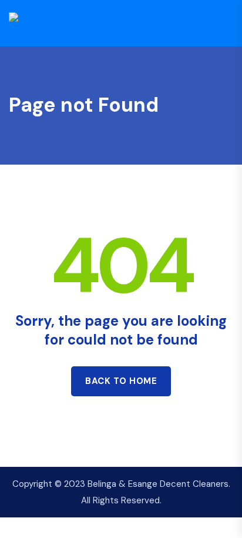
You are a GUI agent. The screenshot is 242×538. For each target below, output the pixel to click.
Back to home (121, 381)
